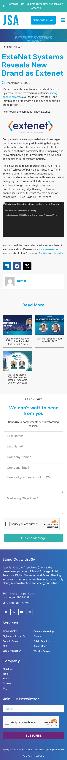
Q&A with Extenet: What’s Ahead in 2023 (49, 340)
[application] (33, 219)
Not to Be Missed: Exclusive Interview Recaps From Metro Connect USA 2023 (17, 378)
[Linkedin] (6, 612)
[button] (63, 20)
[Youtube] (21, 612)
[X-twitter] (13, 612)
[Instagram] (29, 612)
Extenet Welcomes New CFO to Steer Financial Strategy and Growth (17, 341)
